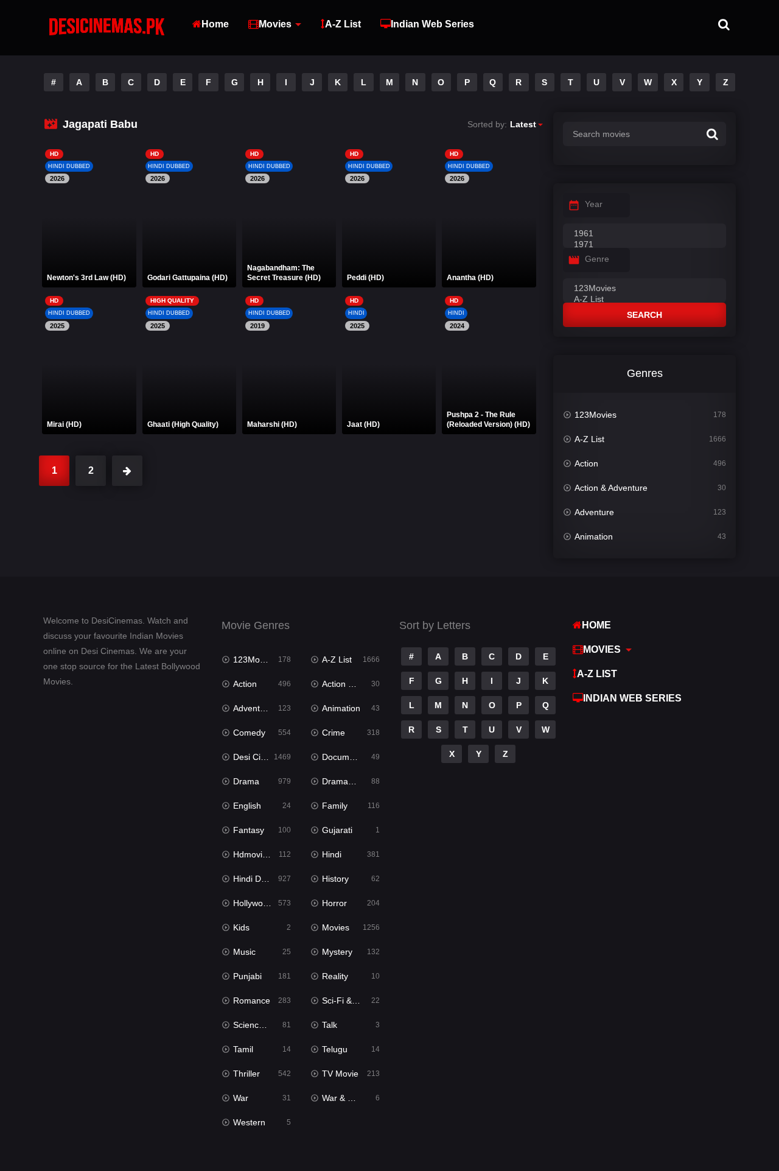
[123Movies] (644, 288)
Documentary (348, 757)
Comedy (249, 732)
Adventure (594, 512)
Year (594, 204)
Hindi (331, 854)
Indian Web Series (432, 24)
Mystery (337, 952)
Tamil (243, 1049)
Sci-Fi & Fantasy (351, 1000)
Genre (597, 259)
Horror (334, 903)
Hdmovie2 (252, 854)
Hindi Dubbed (259, 879)
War (240, 1098)
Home (215, 24)
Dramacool (343, 781)
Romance (251, 1000)
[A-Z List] (644, 299)
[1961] (644, 233)
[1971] (644, 244)
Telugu (335, 1049)
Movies (275, 24)
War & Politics (348, 1098)
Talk (329, 1025)
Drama (246, 781)
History (335, 879)
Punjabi (247, 976)
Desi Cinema (257, 757)
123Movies (596, 415)
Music (244, 952)
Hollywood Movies (262, 903)
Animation (594, 536)
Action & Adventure (611, 488)
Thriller (246, 1073)
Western (249, 1122)
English (247, 806)
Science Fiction (262, 1025)
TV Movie (340, 1073)
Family (335, 806)
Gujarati (337, 830)
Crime (333, 732)
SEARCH (644, 315)
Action (586, 463)
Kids (241, 927)
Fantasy (248, 830)
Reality (335, 976)
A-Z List (343, 24)
